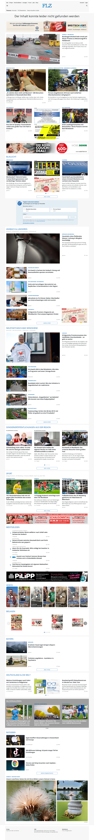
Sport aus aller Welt (39, 476)
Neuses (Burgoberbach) (12, 704)
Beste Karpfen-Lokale (33, 10)
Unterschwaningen (33, 295)
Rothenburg (32, 231)
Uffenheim (25, 330)
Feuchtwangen (24, 231)
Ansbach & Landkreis (16, 229)
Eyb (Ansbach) (10, 107)
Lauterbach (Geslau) (16, 562)
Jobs (34, 2)
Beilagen (10, 611)
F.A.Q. (63, 830)
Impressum (8, 830)
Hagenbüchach (32, 380)
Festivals (14, 10)
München (30, 642)
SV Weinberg (19, 476)
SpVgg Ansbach (10, 476)
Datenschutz (46, 830)
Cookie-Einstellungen (45, 832)
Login (86, 2)
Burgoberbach (66, 704)
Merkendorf (9, 160)
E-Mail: (25, 214)
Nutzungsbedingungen (38, 830)
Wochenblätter (17, 2)
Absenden (73, 217)
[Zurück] (8, 623)
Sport (9, 473)
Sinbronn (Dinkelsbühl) (40, 704)
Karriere (17, 830)
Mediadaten (65, 829)
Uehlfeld (64, 333)
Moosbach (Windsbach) (80, 430)
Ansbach (64, 34)
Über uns (13, 830)
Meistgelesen (13, 527)
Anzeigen (25, 2)
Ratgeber (10, 732)
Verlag (7, 829)
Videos (9, 585)
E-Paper (11, 2)
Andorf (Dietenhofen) (21, 546)
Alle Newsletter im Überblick (28, 223)
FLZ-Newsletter (22, 10)
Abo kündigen (52, 830)
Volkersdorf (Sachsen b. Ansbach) (19, 530)
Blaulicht (11, 156)
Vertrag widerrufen (54, 832)
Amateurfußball (28, 476)
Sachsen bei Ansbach (33, 267)
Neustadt (8, 330)
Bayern (9, 639)
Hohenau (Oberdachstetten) (56, 68)
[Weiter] (85, 623)
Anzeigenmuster (68, 830)
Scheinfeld (32, 330)
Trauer (30, 2)
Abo (7, 2)
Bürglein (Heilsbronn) (68, 234)
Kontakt (82, 2)
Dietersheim (31, 394)
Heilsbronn (70, 34)
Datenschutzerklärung (41, 221)
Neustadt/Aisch (10, 68)
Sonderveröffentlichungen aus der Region (28, 427)
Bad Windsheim (66, 107)
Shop (37, 2)
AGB (35, 829)
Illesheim (64, 160)
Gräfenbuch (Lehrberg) (70, 68)
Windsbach (31, 309)
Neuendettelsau (10, 478)
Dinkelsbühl (15, 231)
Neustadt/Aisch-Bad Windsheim (22, 328)
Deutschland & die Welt (18, 675)
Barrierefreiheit (37, 832)
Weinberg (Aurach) (67, 478)
